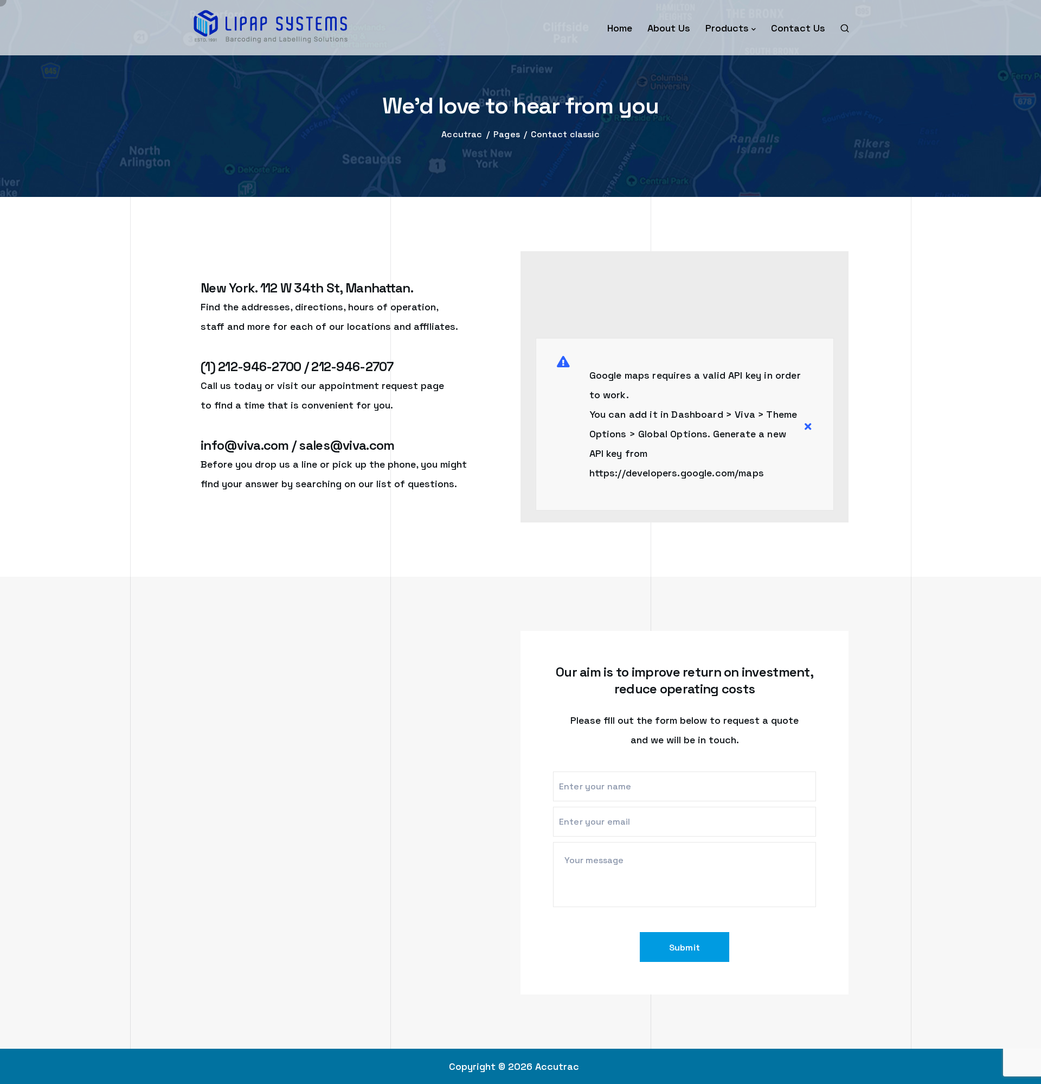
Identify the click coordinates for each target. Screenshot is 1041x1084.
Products (727, 28)
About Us (668, 28)
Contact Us (798, 28)
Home (619, 28)
